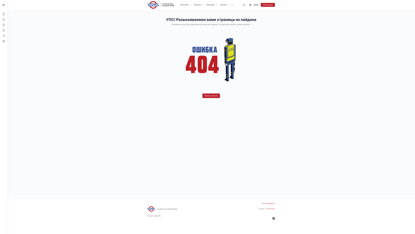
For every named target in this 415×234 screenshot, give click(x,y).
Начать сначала (211, 96)
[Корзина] (250, 5)
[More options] (232, 5)
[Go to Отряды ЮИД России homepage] (160, 4)
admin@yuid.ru (270, 203)
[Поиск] (244, 5)
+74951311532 (270, 209)
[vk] (273, 218)
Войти (256, 5)
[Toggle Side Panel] (3, 4)
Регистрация (268, 5)
